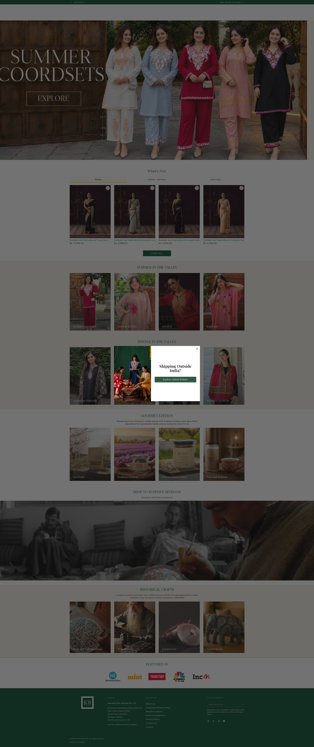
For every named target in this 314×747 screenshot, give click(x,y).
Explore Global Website (175, 379)
